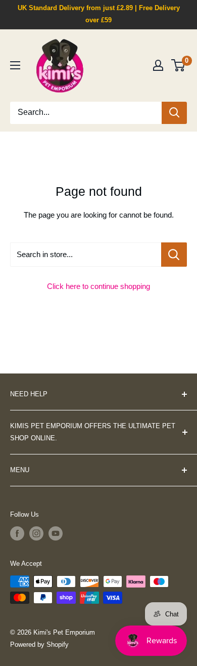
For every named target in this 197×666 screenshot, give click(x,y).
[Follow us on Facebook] (17, 533)
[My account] (158, 65)
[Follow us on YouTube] (55, 533)
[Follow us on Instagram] (36, 533)
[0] (178, 65)
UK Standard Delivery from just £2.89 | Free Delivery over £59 (99, 14)
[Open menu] (15, 65)
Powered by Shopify (39, 644)
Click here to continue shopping (98, 286)
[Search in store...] (174, 254)
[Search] (174, 113)
